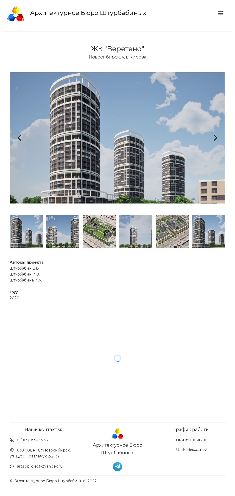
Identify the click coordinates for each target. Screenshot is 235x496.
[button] (220, 13)
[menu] (222, 13)
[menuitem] (220, 13)
